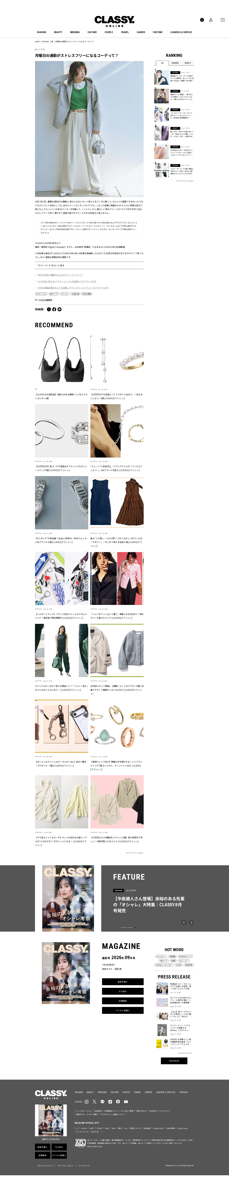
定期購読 (123, 1001)
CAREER (141, 32)
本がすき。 (96, 1131)
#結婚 (173, 960)
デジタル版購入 (123, 1010)
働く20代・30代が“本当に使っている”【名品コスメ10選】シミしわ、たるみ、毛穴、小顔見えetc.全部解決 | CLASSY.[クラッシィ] (182, 134)
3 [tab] (128, 927)
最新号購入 (123, 981)
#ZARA (178, 965)
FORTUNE (157, 32)
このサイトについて (45, 1165)
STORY (99, 1128)
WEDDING (75, 32)
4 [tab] (132, 927)
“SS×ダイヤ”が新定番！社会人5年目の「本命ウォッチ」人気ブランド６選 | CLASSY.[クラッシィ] (61, 540)
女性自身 (146, 1128)
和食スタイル (135, 1128)
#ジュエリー (161, 956)
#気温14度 (75, 294)
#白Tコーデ (54, 294)
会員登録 (98, 1111)
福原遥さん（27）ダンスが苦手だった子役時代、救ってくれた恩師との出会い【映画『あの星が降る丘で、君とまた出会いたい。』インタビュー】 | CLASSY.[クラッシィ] (182, 78)
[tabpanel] (114, 898)
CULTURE (92, 32)
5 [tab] (135, 927)
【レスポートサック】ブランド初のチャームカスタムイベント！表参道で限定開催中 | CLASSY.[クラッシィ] (61, 615)
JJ (77, 1128)
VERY (92, 1128)
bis (126, 1128)
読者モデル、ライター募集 (86, 1114)
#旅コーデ (164, 960)
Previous (184, 922)
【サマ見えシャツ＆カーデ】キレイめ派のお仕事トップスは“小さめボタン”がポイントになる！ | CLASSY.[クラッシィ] (61, 841)
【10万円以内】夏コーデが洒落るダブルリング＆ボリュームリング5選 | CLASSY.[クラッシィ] (61, 468)
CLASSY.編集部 (45, 299)
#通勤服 (172, 956)
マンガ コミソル (82, 1131)
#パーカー (64, 294)
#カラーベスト (41, 294)
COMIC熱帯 (170, 1128)
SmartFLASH (158, 1128)
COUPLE (109, 32)
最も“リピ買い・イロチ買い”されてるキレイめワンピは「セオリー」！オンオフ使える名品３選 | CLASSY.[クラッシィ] (116, 542)
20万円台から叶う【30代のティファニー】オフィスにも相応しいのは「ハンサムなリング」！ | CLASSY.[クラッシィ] (181, 152)
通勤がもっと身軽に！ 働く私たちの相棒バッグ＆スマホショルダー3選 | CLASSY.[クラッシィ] (181, 96)
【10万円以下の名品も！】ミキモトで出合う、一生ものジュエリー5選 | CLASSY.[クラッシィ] (116, 396)
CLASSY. (84, 1128)
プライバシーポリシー (66, 1165)
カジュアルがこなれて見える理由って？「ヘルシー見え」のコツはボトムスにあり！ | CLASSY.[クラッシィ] (61, 687)
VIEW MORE (174, 1060)
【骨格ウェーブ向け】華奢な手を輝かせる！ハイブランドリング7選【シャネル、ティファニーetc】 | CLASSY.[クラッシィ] (116, 765)
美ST (120, 1128)
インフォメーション (84, 1111)
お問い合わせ (141, 1111)
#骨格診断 (189, 965)
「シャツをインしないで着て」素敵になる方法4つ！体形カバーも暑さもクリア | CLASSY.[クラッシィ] (117, 615)
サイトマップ (84, 1165)
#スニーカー (183, 960)
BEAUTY (58, 32)
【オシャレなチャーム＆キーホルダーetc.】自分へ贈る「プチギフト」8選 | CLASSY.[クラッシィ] (60, 763)
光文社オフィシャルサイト (159, 1111)
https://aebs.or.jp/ (94, 1146)
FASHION (41, 32)
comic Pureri (183, 1128)
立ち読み (123, 991)
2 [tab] (125, 927)
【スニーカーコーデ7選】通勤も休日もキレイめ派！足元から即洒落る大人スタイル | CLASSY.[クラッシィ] (181, 171)
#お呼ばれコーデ (185, 956)
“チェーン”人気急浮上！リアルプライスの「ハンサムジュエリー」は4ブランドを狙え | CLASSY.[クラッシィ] (116, 468)
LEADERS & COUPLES (181, 32)
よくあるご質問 (127, 1111)
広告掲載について (111, 1111)
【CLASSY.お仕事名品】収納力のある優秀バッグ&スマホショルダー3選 (61, 396)
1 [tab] (122, 927)
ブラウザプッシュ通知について (112, 1114)
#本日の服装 (86, 294)
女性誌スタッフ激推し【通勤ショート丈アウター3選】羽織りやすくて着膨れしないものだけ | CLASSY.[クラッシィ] (117, 689)
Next (191, 922)
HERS (107, 1128)
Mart (114, 1128)
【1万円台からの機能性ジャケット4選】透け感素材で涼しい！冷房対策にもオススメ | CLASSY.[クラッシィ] (116, 839)
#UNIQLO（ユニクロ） (164, 965)
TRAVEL (125, 32)
